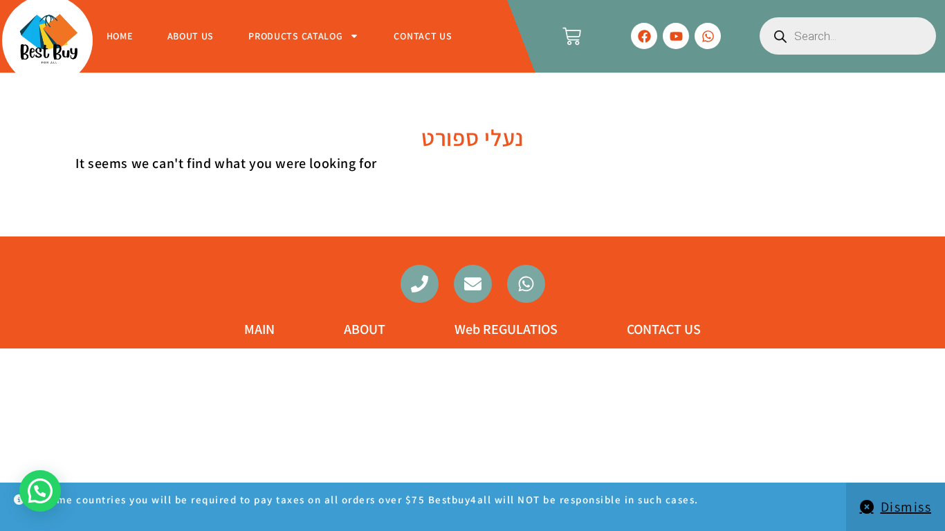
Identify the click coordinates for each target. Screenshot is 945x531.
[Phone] (420, 284)
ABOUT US (190, 36)
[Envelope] (473, 284)
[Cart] (572, 36)
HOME (120, 36)
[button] (40, 491)
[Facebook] (644, 36)
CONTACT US (423, 36)
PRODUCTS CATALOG (295, 36)
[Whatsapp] (708, 36)
